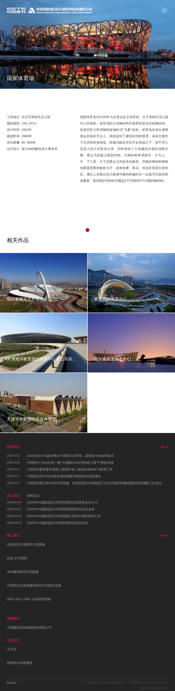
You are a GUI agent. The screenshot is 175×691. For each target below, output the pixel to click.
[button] (87, 230)
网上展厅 (13, 535)
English (11, 682)
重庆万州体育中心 (110, 299)
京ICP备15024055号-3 (154, 688)
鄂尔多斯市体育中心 (112, 359)
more (164, 446)
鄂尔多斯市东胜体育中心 (29, 299)
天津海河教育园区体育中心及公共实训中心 (43, 359)
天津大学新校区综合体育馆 (31, 419)
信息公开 (13, 640)
